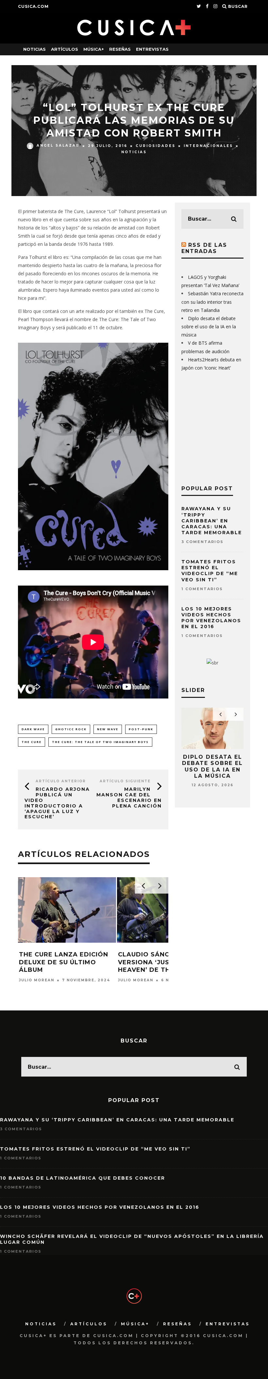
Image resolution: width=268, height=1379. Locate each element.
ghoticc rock (71, 729)
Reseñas (120, 49)
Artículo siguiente (125, 781)
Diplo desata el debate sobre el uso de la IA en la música (208, 326)
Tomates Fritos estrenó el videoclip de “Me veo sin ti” (209, 571)
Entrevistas (152, 49)
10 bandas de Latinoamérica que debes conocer (82, 1178)
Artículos (64, 49)
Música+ (93, 49)
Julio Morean (36, 980)
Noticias (34, 49)
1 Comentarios (202, 589)
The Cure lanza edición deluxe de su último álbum (63, 962)
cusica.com (33, 6)
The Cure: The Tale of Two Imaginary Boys (100, 742)
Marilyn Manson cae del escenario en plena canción (129, 797)
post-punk (141, 729)
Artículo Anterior (61, 781)
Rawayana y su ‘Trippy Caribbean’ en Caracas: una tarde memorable (211, 520)
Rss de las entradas (204, 248)
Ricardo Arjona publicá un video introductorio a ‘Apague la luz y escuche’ (57, 803)
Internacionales (208, 145)
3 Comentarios (202, 541)
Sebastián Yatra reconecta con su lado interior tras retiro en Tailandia (212, 301)
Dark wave (33, 729)
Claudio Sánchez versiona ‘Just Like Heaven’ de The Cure (156, 962)
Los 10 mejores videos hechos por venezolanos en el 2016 (211, 618)
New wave (107, 729)
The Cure (32, 742)
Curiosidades (156, 145)
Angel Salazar (58, 145)
